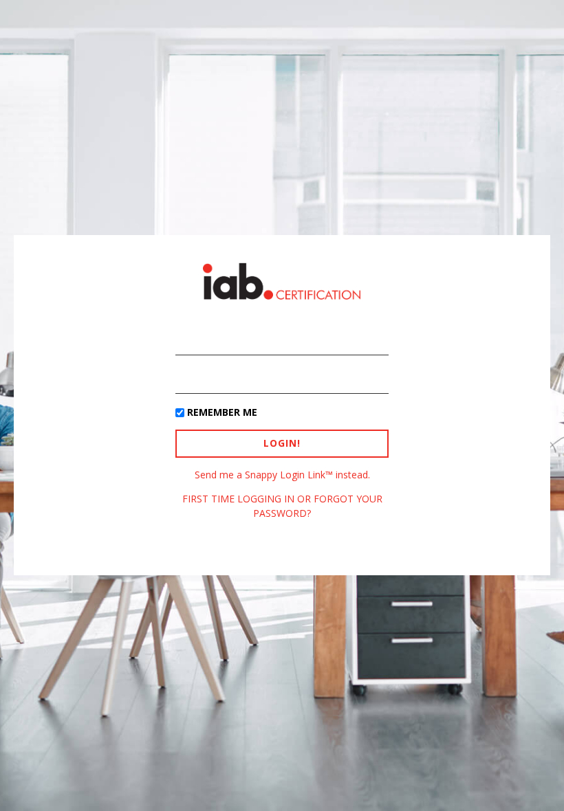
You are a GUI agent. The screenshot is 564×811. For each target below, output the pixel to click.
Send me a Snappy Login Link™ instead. (282, 474)
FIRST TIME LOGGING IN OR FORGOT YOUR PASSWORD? (282, 505)
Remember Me (222, 412)
